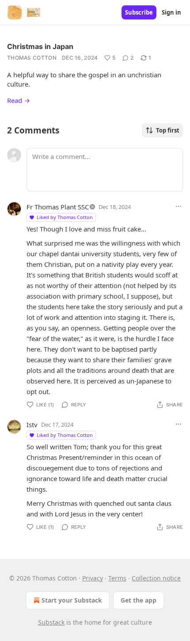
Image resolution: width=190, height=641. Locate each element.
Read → (18, 100)
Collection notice (156, 578)
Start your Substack (72, 600)
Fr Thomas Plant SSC (58, 206)
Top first (167, 130)
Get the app (138, 600)
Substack (51, 622)
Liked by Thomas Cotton (65, 217)
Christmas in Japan (40, 46)
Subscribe (139, 12)
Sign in (171, 12)
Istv (32, 424)
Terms (117, 578)
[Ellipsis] (178, 206)
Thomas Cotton (32, 57)
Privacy (92, 578)
